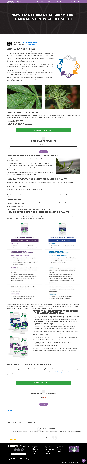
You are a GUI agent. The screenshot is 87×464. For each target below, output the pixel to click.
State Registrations (49, 449)
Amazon (58, 370)
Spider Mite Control (36, 449)
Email (43, 144)
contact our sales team (25, 372)
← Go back (9, 410)
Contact (59, 451)
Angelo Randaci (33, 44)
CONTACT (58, 1)
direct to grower (35, 370)
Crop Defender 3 (36, 448)
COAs (46, 448)
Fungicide (34, 451)
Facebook (55, 372)
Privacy (58, 448)
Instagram (61, 372)
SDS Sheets (47, 451)
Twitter (69, 372)
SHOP (32, 1)
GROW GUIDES (40, 1)
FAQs (58, 453)
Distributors (47, 453)
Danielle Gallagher (30, 42)
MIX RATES (50, 1)
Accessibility (60, 449)
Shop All (34, 453)
